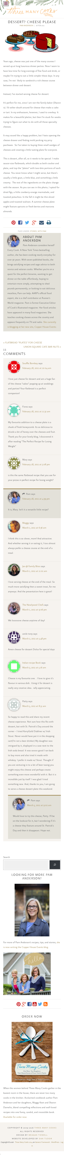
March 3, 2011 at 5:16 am (34, 667)
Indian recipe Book (31, 662)
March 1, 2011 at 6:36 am (34, 527)
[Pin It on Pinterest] (13, 222)
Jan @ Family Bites (31, 566)
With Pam (42, 231)
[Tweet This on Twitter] (27, 222)
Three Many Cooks (45, 1128)
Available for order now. (15, 1116)
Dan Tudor (45, 1139)
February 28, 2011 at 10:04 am (36, 368)
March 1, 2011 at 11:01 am (34, 571)
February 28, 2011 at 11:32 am (36, 411)
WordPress (55, 1142)
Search (6, 857)
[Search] (55, 864)
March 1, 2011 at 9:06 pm (34, 609)
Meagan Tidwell (38, 1135)
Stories (33, 231)
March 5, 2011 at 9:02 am (39, 805)
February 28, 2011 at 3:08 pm (36, 464)
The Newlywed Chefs (33, 604)
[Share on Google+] (34, 222)
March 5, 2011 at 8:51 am (34, 706)
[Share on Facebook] (20, 222)
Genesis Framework (42, 1142)
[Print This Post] (49, 222)
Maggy (25, 522)
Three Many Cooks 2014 (23, 1142)
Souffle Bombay (30, 363)
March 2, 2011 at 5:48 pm (34, 638)
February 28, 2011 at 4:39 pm (36, 498)
